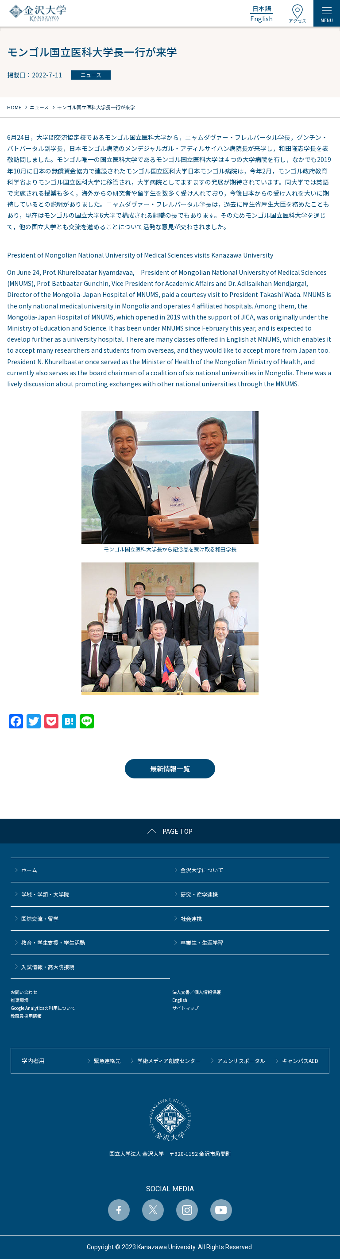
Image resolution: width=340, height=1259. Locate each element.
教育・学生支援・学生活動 (53, 942)
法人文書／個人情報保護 (196, 992)
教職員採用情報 (26, 1016)
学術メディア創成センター (169, 1060)
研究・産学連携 (199, 894)
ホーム (29, 870)
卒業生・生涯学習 (202, 942)
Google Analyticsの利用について (43, 1008)
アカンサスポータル (241, 1060)
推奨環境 (19, 1000)
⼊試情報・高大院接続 (47, 966)
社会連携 (191, 918)
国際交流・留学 (39, 918)
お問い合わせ (24, 992)
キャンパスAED (300, 1060)
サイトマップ (185, 1008)
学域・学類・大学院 (45, 894)
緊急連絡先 (107, 1060)
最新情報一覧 (170, 768)
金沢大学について (202, 870)
